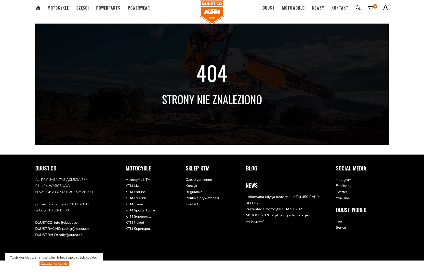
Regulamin (194, 191)
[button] (385, 7)
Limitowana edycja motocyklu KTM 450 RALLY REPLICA (282, 199)
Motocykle (58, 8)
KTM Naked (135, 222)
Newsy (318, 8)
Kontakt (339, 8)
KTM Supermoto (139, 216)
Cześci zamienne (199, 179)
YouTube (343, 198)
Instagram (344, 179)
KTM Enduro (135, 191)
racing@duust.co (75, 228)
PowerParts (108, 8)
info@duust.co (65, 222)
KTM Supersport (139, 228)
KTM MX (132, 185)
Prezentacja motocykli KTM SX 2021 (275, 209)
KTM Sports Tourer (141, 210)
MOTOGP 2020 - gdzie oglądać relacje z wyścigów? (278, 218)
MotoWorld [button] (293, 8)
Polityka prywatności (202, 198)
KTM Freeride (136, 198)
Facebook (343, 185)
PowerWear (139, 8)
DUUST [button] (269, 8)
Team (340, 221)
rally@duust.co (71, 234)
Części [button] (82, 8)
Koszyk (191, 185)
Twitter (341, 191)
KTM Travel (135, 204)
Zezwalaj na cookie (54, 264)
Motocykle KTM (138, 179)
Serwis (341, 227)
